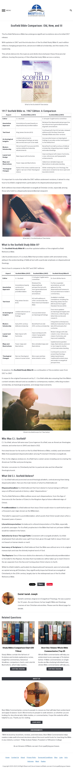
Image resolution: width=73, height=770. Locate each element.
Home (7, 757)
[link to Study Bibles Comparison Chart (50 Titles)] (18, 632)
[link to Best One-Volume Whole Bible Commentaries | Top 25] (54, 632)
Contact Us (15, 757)
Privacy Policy (31, 757)
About (23, 757)
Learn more (36, 722)
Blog (55, 757)
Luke (61, 757)
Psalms (43, 761)
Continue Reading (18, 669)
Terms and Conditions (45, 757)
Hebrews (30, 761)
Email (41, 584)
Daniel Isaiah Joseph (28, 594)
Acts (66, 757)
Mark (37, 761)
